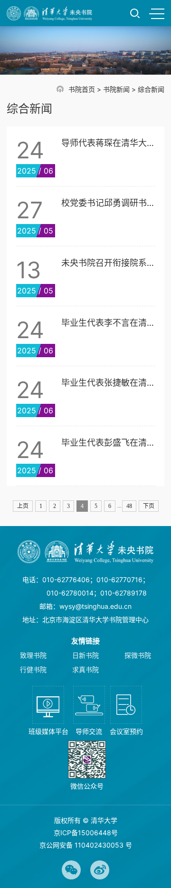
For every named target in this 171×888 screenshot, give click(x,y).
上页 (22, 506)
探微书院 (137, 655)
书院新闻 (116, 89)
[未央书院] (49, 13)
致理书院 (33, 655)
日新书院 (85, 655)
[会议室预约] (126, 711)
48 (129, 506)
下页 (148, 506)
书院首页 (81, 89)
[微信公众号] (87, 765)
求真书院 (85, 669)
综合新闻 (151, 89)
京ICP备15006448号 (86, 833)
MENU (156, 13)
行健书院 (33, 669)
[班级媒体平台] (48, 711)
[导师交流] (89, 711)
